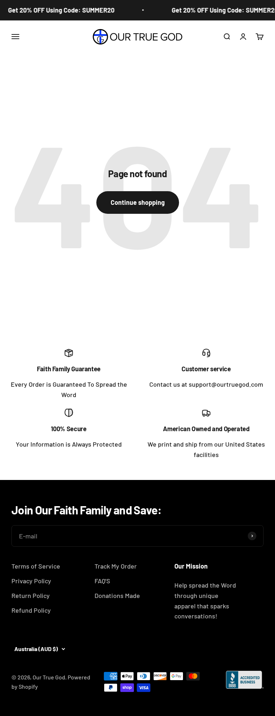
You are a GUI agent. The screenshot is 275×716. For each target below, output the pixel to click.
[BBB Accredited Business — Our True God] (245, 680)
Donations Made (117, 595)
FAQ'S (102, 581)
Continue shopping (138, 202)
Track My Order (116, 566)
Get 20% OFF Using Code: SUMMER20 (59, 10)
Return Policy (30, 595)
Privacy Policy (31, 581)
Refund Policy (31, 610)
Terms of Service (35, 566)
